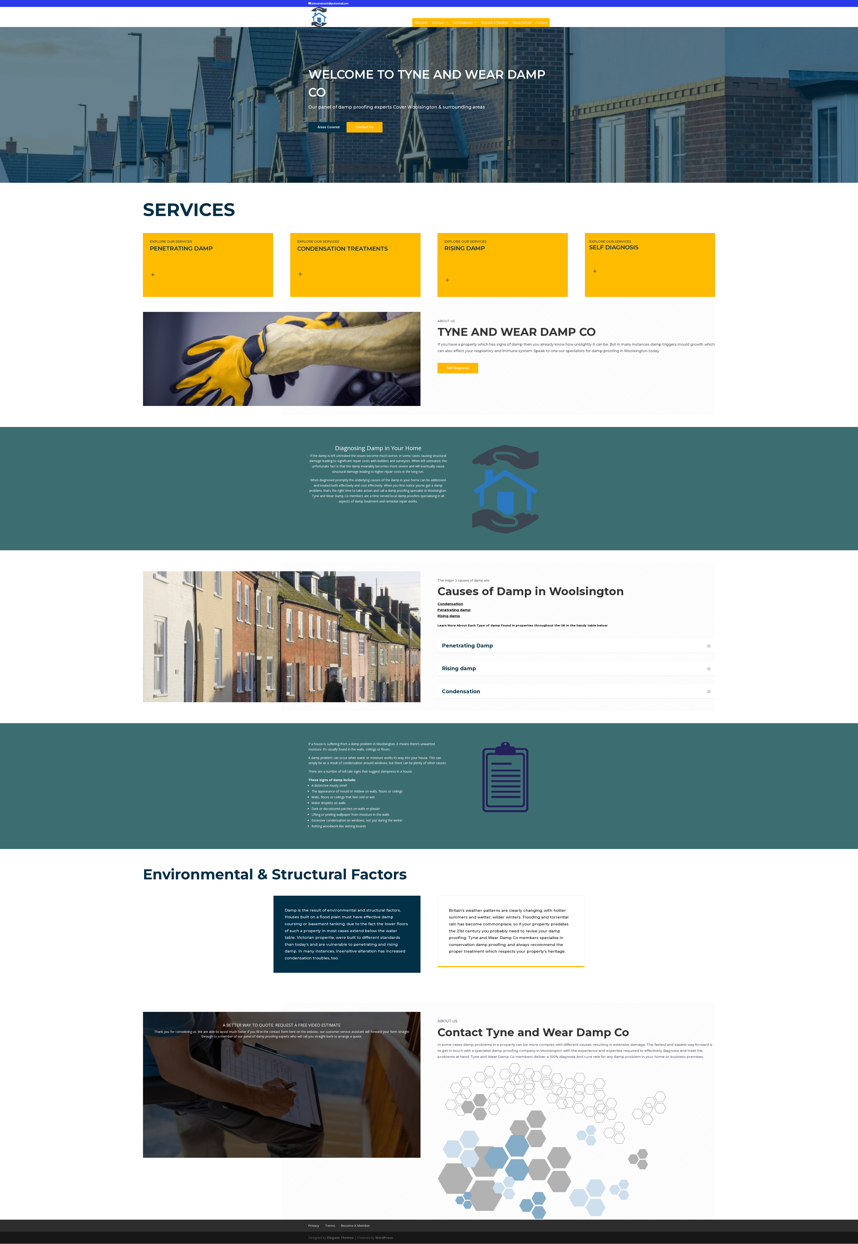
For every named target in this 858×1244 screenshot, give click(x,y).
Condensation (450, 604)
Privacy (313, 1225)
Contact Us (364, 127)
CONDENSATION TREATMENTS (342, 248)
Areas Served (522, 22)
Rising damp (448, 616)
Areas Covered (329, 127)
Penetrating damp (454, 610)
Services (438, 22)
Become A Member (495, 22)
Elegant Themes (340, 1238)
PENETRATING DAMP (181, 248)
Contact (541, 22)
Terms (330, 1225)
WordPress (384, 1238)
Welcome (421, 22)
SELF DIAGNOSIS (614, 247)
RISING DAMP (464, 248)
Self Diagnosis (463, 22)
